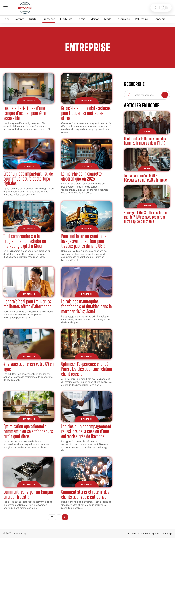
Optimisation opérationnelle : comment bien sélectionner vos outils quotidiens (28, 431)
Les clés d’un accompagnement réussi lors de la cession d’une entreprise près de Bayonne (86, 431)
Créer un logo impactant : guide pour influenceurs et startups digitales (28, 178)
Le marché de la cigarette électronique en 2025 (81, 176)
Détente (147, 205)
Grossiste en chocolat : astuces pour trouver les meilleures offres (86, 113)
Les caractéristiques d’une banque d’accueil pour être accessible (24, 113)
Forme (147, 131)
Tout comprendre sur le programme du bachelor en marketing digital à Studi (24, 241)
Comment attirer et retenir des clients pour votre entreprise (85, 494)
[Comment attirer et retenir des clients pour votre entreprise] (86, 472)
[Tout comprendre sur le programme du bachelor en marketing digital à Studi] (28, 216)
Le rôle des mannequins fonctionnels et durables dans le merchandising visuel (86, 306)
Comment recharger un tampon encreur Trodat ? (28, 494)
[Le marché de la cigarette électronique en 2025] (86, 154)
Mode (147, 168)
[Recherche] (156, 7)
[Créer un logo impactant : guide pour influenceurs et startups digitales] (28, 154)
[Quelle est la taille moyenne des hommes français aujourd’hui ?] (147, 122)
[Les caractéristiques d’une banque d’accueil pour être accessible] (28, 88)
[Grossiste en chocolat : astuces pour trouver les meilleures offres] (86, 88)
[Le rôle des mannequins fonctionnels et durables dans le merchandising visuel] (86, 282)
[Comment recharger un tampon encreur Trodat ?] (28, 472)
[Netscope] (24, 7)
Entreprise (29, 101)
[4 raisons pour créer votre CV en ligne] (28, 344)
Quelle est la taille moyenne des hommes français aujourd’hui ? (145, 140)
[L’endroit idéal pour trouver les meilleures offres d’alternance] (28, 282)
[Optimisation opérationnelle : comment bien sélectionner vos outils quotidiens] (28, 406)
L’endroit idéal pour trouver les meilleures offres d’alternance (27, 304)
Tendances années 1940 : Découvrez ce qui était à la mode (145, 177)
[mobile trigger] (6, 7)
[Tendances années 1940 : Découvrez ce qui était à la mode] (147, 159)
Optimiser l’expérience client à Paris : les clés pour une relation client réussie (86, 369)
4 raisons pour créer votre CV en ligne (28, 366)
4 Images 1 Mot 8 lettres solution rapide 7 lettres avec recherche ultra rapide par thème (145, 217)
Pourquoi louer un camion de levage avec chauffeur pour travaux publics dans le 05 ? (83, 241)
